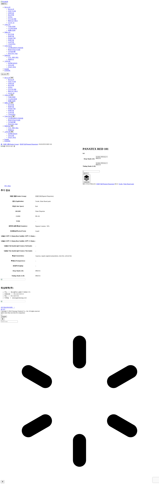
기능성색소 (11, 44)
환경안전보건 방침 (14, 49)
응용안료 (11, 40)
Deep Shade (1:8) (89, 159)
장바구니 (85, 173)
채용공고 (11, 59)
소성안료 (11, 42)
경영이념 (11, 13)
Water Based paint (128, 184)
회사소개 (7, 7)
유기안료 (11, 34)
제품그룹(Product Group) (11, 144)
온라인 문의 (12, 67)
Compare (3, 316)
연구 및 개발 (12, 19)
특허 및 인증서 (13, 21)
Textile (121, 184)
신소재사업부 (12, 28)
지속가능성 (8, 46)
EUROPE (7, 70)
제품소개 (7, 32)
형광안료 (11, 36)
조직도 (10, 17)
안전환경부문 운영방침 (15, 48)
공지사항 (11, 65)
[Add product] (1, 315)
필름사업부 (11, 30)
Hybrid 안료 (12, 38)
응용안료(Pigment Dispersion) (29, 144)
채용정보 (7, 55)
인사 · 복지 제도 (13, 57)
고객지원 (7, 61)
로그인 (3, 309)
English (6, 69)
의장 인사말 (12, 11)
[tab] (7, 186)
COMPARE (87, 182)
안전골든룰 (11, 51)
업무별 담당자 (12, 63)
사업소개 (7, 24)
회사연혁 (11, 15)
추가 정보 (7, 186)
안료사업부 (11, 26)
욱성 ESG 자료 (13, 53)
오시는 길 (11, 22)
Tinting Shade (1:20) (89, 166)
